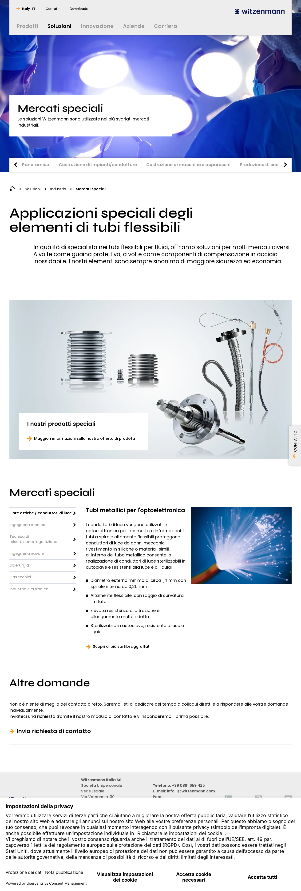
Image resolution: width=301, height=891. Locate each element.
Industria (58, 189)
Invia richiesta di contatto (53, 731)
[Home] (260, 11)
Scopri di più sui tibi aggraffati (121, 646)
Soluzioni (32, 189)
